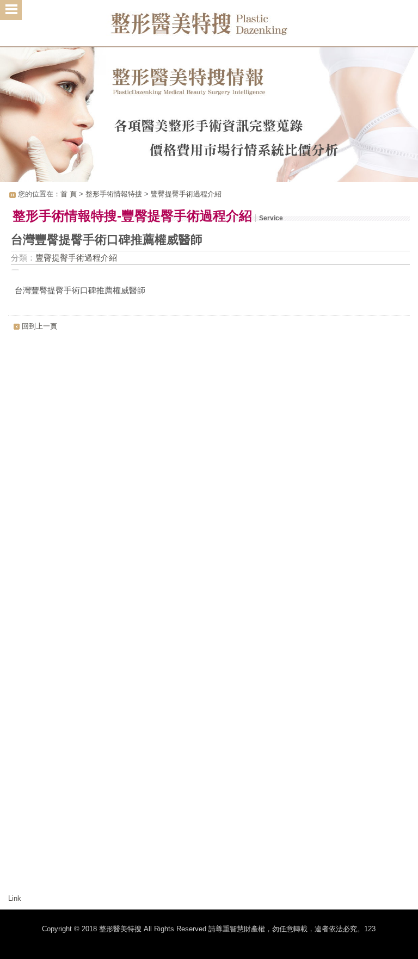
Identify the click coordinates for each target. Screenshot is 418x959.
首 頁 (68, 194)
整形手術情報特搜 (113, 194)
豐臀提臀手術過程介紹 (186, 194)
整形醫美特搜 (209, 27)
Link (14, 898)
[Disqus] (208, 473)
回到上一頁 (39, 326)
